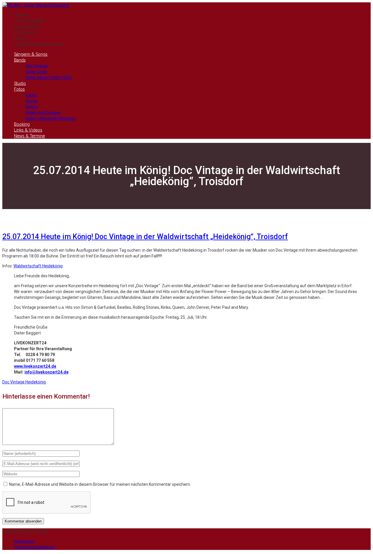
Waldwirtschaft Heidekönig (38, 266)
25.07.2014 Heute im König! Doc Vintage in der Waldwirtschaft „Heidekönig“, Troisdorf (145, 236)
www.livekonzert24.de (35, 366)
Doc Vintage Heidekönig (24, 382)
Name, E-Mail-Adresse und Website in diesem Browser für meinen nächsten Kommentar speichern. (100, 484)
